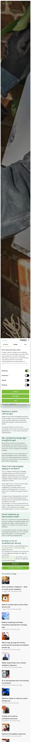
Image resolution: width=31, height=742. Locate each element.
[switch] (27, 375)
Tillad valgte (15, 396)
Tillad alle (15, 391)
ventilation (13, 418)
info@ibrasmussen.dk (7, 559)
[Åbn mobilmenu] (26, 737)
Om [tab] (25, 344)
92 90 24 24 (12, 557)
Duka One (4, 471)
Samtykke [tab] (5, 344)
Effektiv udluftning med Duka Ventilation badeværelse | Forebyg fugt (14, 624)
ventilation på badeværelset (21, 509)
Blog (20, 591)
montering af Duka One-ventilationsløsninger (13, 548)
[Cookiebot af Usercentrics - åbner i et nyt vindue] (20, 340)
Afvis (15, 400)
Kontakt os (15, 564)
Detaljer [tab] (15, 344)
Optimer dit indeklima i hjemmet (14, 734)
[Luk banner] (28, 340)
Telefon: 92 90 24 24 (16, 568)
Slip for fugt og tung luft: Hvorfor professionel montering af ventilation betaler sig (15, 645)
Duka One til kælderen (14, 484)
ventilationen (14, 503)
